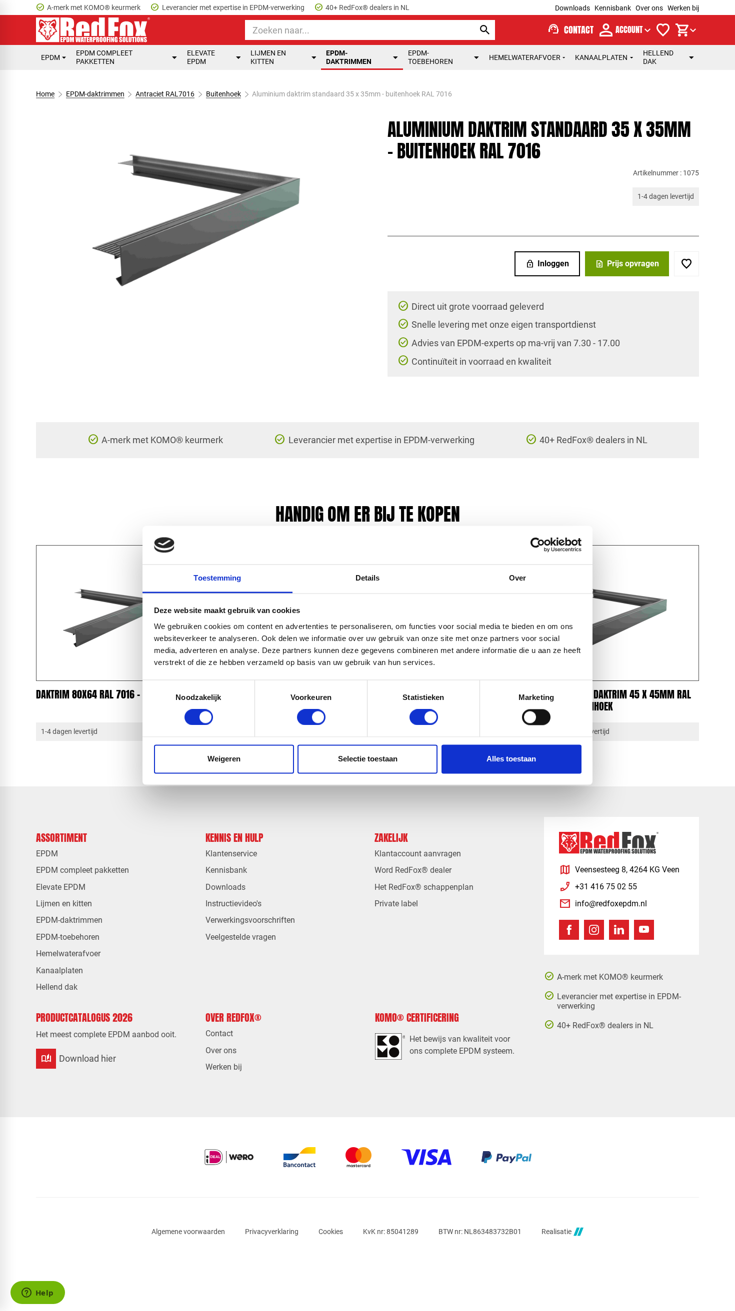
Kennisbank (612, 8)
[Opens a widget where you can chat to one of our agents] (37, 1293)
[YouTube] (644, 930)
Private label (396, 903)
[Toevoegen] (686, 263)
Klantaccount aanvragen (417, 853)
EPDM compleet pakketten (104, 57)
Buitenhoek (223, 94)
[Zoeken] (485, 30)
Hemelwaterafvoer (524, 57)
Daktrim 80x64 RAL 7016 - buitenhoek (111, 694)
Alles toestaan (511, 758)
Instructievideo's (234, 903)
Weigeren (224, 758)
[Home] (93, 29)
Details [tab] (368, 578)
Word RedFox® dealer (413, 870)
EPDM (50, 57)
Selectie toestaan (368, 758)
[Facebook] (569, 930)
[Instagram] (594, 930)
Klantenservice (231, 853)
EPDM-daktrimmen (349, 57)
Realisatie (557, 1232)
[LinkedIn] (619, 930)
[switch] (311, 717)
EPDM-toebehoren (430, 57)
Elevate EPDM (201, 57)
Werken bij (683, 8)
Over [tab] (517, 578)
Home (45, 94)
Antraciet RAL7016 (165, 94)
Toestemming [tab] (217, 578)
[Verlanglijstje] (663, 30)
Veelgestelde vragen (241, 937)
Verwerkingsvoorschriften (250, 920)
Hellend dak (658, 57)
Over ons (649, 8)
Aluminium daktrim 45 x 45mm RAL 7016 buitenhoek (619, 700)
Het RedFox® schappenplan (424, 887)
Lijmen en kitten (268, 57)
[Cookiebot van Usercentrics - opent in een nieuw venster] (538, 545)
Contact (219, 1033)
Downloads (572, 8)
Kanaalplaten (601, 57)
